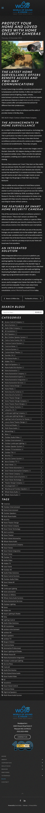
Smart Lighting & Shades (12, 614)
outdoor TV (7, 639)
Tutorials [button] (6, 775)
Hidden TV (7, 563)
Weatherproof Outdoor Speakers (16, 489)
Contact (5, 782)
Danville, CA (9, 355)
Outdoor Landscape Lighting (14, 443)
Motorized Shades (11, 425)
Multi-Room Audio (11, 428)
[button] (3, 8)
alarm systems (9, 532)
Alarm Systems (10, 325)
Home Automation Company (14, 373)
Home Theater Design (12, 398)
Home (4, 756)
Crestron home (9, 645)
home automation (24, 255)
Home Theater (9, 535)
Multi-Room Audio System (13, 695)
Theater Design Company (13, 483)
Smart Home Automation (13, 468)
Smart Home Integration (12, 551)
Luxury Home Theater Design (15, 422)
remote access (7, 240)
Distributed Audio (11, 358)
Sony (5, 617)
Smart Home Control (11, 686)
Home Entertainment (11, 510)
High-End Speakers (11, 364)
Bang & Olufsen (9, 642)
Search (38, 312)
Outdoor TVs (9, 452)
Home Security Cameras (13, 392)
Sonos (6, 607)
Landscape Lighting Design (14, 416)
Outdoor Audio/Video (12, 437)
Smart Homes (8, 548)
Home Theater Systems (13, 407)
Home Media (9, 389)
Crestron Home (10, 346)
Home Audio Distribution (13, 367)
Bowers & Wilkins (10, 595)
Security (7, 455)
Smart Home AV (9, 582)
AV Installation (10, 331)
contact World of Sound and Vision (22, 290)
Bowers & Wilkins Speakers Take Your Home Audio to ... (14, 298)
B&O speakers (9, 636)
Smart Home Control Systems (15, 477)
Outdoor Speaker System (13, 446)
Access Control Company (13, 322)
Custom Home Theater (12, 352)
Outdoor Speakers (10, 513)
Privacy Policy (33, 805)
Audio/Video (8, 560)
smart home (8, 566)
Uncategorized (10, 486)
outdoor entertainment (11, 629)
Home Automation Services (14, 383)
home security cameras (32, 100)
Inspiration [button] (7, 763)
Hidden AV (7, 610)
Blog (4, 779)
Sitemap (25, 805)
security (6, 519)
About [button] (4, 759)
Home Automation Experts (14, 377)
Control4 (7, 667)
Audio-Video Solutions (11, 623)
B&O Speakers (10, 334)
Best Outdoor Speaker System (15, 337)
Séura (6, 585)
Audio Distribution (10, 670)
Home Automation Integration (15, 380)
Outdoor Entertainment (13, 440)
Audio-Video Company (12, 328)
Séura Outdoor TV (11, 461)
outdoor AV (7, 632)
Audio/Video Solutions (11, 573)
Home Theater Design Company (16, 401)
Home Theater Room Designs (15, 404)
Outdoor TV (8, 557)
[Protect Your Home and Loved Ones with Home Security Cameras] (22, 55)
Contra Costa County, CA (13, 340)
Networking (9, 431)
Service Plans (8, 664)
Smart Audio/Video (10, 676)
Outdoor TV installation (13, 449)
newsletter (7, 683)
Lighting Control (9, 620)
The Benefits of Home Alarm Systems (34, 298)
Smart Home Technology (13, 480)
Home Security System (12, 395)
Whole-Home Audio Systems (13, 598)
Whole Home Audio (11, 492)
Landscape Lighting (10, 588)
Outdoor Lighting (9, 604)
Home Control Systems (11, 576)
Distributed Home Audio (12, 673)
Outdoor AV (8, 570)
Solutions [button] (6, 766)
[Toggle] (41, 322)
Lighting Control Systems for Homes (17, 419)
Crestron (7, 504)
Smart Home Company (12, 474)
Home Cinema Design (12, 386)
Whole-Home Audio (11, 495)
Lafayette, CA (9, 410)
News (7, 434)
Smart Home (9, 464)
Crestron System (10, 349)
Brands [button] (5, 769)
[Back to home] (22, 8)
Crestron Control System (13, 343)
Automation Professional (12, 648)
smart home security (29, 188)
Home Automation (11, 370)
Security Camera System (13, 458)
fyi (4, 679)
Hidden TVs (9, 361)
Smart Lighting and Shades (13, 651)
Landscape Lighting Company (15, 413)
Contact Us (22, 737)
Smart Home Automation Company (17, 471)
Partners (5, 772)
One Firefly (18, 805)
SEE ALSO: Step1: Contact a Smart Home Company (19, 118)
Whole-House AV (9, 654)
